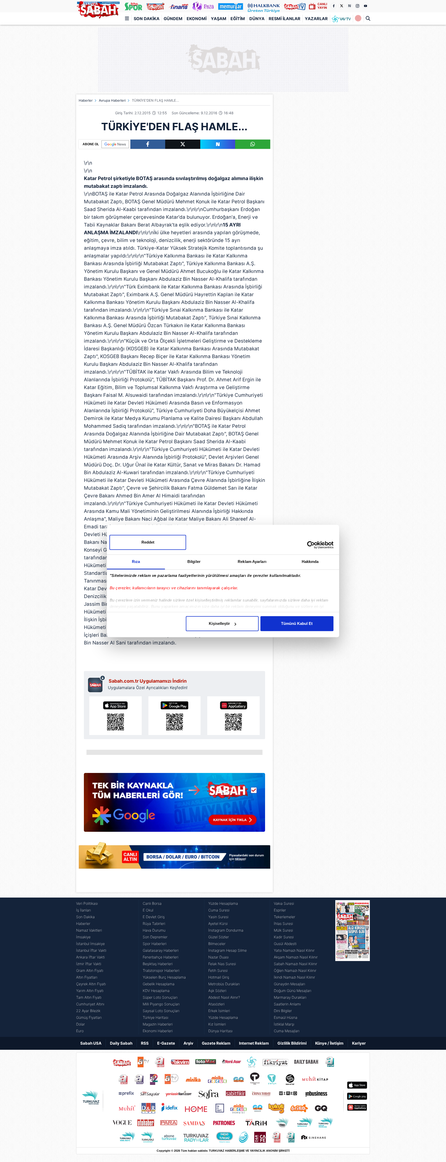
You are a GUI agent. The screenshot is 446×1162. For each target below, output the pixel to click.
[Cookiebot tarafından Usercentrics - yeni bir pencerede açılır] (310, 545)
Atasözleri (216, 1004)
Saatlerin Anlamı (287, 1004)
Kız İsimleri (217, 1024)
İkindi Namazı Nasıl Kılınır (294, 977)
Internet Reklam (254, 1043)
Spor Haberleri (154, 943)
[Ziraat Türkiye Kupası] (358, 18)
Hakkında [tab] (310, 561)
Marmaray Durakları (290, 997)
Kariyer (359, 1043)
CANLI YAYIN (322, 6)
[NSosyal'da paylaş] (217, 144)
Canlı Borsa (152, 903)
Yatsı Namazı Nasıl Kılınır (294, 950)
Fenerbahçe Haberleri (160, 957)
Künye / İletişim (329, 1043)
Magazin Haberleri (158, 1024)
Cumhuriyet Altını (90, 1004)
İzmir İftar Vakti (88, 964)
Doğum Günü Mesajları (292, 990)
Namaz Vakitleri (89, 930)
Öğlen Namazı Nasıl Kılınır (295, 970)
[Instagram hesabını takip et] (357, 6)
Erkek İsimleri (219, 1010)
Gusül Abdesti (285, 943)
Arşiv (188, 1043)
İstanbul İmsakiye (90, 943)
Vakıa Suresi (284, 903)
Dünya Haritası (220, 1031)
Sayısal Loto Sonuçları (161, 1010)
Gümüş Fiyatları (89, 1017)
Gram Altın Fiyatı (89, 970)
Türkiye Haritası (155, 1017)
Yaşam (218, 18)
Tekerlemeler (284, 917)
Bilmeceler (217, 943)
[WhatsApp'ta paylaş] (252, 144)
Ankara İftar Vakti (90, 957)
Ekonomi (196, 18)
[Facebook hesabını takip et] (333, 6)
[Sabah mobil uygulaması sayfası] (96, 683)
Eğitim (237, 18)
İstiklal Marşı (284, 1024)
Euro (80, 1031)
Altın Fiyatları (86, 977)
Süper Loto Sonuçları (160, 997)
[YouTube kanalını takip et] (365, 6)
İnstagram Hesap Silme (227, 950)
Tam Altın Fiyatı (88, 997)
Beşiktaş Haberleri (158, 964)
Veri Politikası (87, 903)
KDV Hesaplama (156, 990)
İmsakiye (83, 937)
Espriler (280, 910)
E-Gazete (166, 1043)
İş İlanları (83, 910)
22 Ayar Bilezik (88, 1010)
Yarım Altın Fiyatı (89, 990)
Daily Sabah (121, 1043)
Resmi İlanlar (284, 18)
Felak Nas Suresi (222, 964)
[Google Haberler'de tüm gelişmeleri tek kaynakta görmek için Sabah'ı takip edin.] (174, 805)
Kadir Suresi (284, 937)
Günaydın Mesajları (289, 984)
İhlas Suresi (283, 923)
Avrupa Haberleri (112, 100)
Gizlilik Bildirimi (292, 1043)
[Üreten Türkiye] (264, 6)
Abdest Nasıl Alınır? (224, 997)
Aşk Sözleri (217, 990)
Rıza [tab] (136, 561)
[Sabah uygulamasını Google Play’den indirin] (174, 715)
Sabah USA (90, 1043)
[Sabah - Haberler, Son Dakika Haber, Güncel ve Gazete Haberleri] (98, 8)
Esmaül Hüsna (285, 1017)
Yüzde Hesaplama (223, 903)
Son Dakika (147, 18)
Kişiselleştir (219, 623)
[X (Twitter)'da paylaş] (182, 144)
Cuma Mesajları (286, 1031)
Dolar (80, 1024)
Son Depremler (155, 937)
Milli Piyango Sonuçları (161, 1004)
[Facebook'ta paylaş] (147, 144)
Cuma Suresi (218, 910)
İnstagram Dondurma (225, 930)
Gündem (173, 18)
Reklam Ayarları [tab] (252, 561)
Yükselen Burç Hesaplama (164, 977)
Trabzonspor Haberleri (161, 970)
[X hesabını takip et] (341, 6)
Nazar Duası (218, 957)
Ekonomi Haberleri (158, 1031)
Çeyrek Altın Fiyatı (91, 984)
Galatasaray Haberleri (161, 950)
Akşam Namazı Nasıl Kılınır (296, 957)
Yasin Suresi (218, 917)
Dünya (257, 18)
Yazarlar (316, 18)
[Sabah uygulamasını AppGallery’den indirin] (233, 715)
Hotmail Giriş (218, 977)
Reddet (147, 542)
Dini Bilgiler (283, 1010)
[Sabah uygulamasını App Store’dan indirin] (115, 715)
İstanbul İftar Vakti (91, 950)
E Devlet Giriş (154, 917)
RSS (145, 1043)
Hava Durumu (154, 930)
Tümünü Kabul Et (297, 623)
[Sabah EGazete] (352, 967)
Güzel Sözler (218, 937)
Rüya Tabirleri (154, 923)
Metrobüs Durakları (224, 984)
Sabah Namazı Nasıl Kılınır (295, 964)
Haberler (86, 100)
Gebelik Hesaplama (158, 984)
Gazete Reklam (216, 1043)
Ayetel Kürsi (218, 923)
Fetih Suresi (218, 970)
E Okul (148, 910)
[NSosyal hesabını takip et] (349, 6)
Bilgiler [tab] (194, 561)
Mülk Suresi (283, 930)
